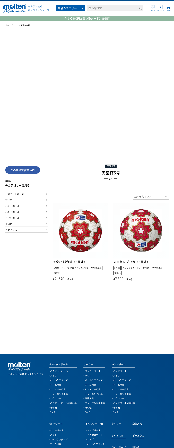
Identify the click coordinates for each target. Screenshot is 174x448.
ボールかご (138, 435)
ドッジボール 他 (94, 423)
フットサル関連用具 (95, 402)
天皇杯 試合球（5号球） (70, 261)
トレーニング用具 (59, 393)
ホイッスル (117, 435)
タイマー (116, 423)
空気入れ (137, 423)
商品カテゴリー (67, 8)
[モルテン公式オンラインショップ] (14, 8)
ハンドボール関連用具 (124, 402)
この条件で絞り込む (22, 170)
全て (16, 25)
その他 (8, 223)
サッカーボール (92, 370)
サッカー (10, 200)
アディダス (11, 229)
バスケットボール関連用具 (63, 402)
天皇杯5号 (25, 25)
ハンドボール (12, 211)
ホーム (8, 25)
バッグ (53, 375)
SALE (52, 411)
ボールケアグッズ (59, 380)
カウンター (55, 398)
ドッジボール (12, 217)
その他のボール (95, 434)
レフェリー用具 (58, 389)
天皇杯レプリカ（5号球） (131, 261)
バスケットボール (14, 194)
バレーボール (12, 206)
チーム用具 (55, 384)
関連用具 (89, 398)
